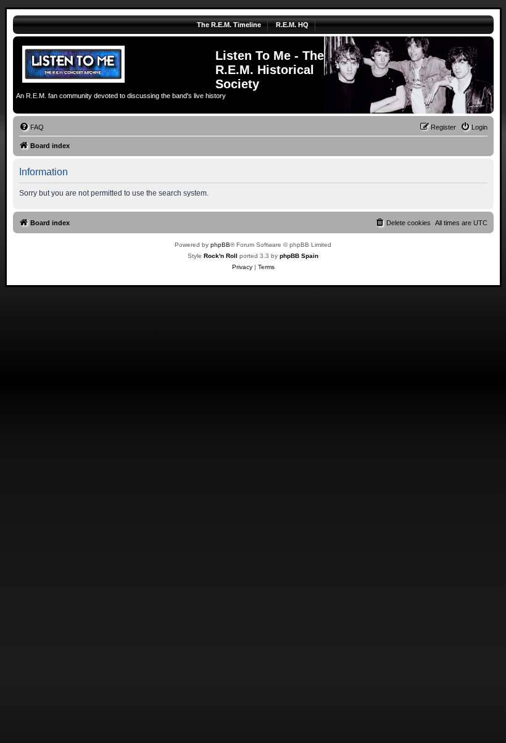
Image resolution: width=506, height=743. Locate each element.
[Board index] (115, 62)
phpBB (220, 244)
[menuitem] (31, 127)
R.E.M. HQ (292, 24)
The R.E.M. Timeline (229, 24)
